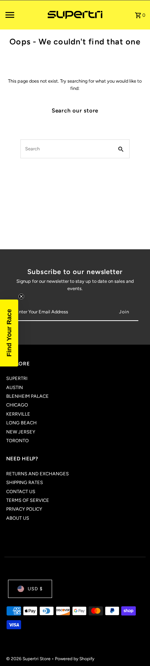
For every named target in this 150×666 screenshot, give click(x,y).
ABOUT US (17, 518)
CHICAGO (17, 405)
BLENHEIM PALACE (27, 396)
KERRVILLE (18, 414)
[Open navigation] (24, 15)
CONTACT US (20, 491)
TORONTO (17, 440)
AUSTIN (14, 387)
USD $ (35, 588)
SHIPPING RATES (24, 482)
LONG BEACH (21, 422)
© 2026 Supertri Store (29, 658)
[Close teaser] (21, 296)
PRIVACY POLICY (24, 509)
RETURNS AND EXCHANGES (37, 473)
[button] (9, 333)
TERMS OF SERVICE (27, 500)
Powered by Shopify (74, 658)
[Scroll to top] (134, 647)
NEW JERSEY (20, 432)
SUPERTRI (16, 378)
